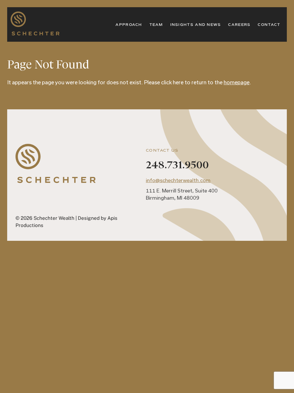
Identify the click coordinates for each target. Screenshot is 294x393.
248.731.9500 (177, 165)
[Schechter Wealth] (35, 32)
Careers (239, 24)
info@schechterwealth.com (178, 180)
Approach (128, 24)
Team (156, 24)
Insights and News (195, 24)
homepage (236, 82)
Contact (269, 24)
